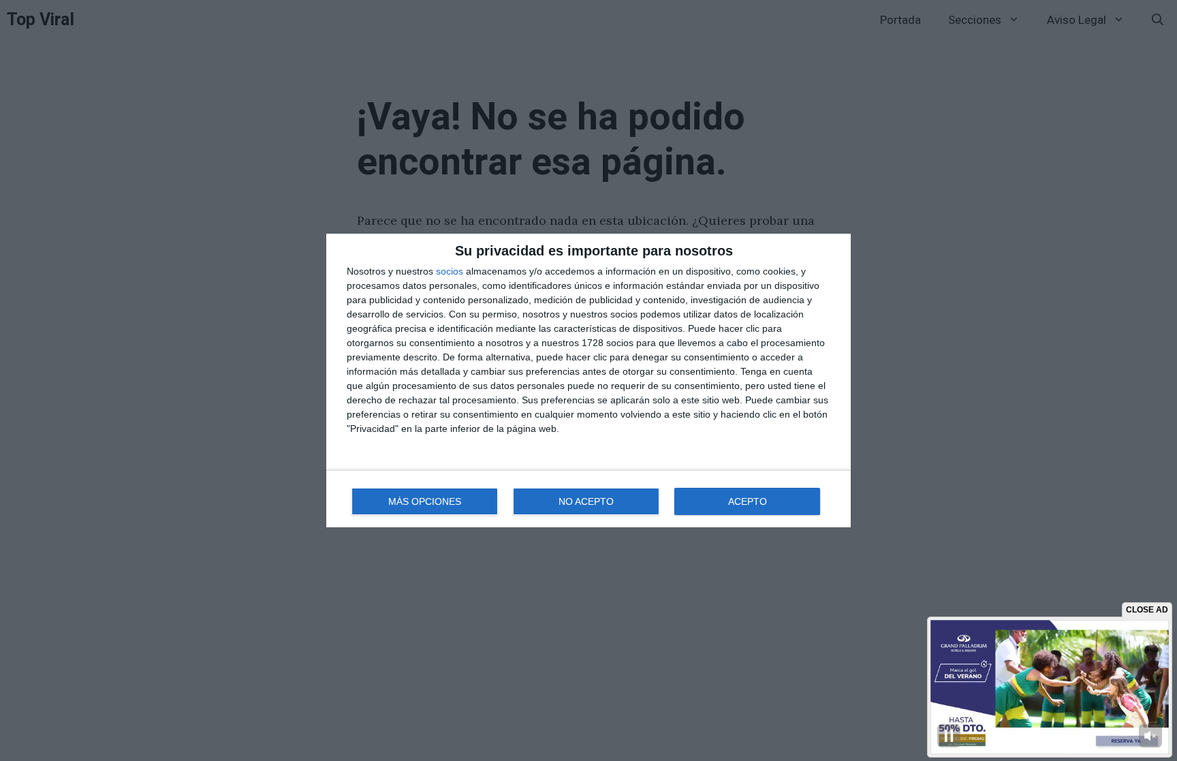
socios (449, 271)
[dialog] (588, 380)
